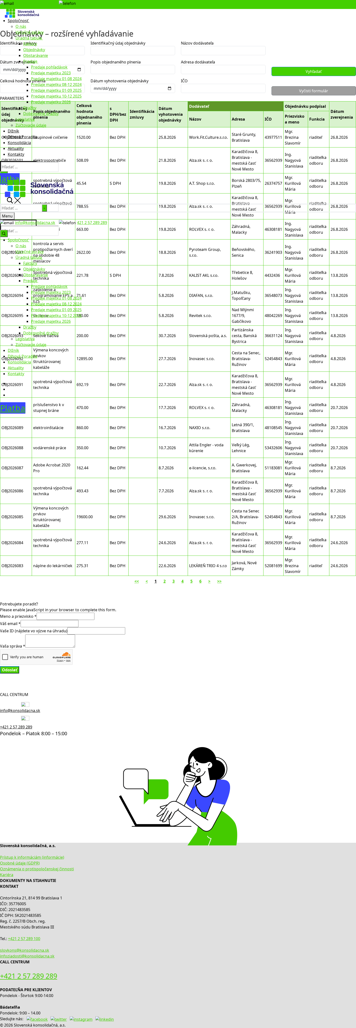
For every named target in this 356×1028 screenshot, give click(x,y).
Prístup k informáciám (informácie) (32, 857)
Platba (12, 408)
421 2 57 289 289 (92, 3)
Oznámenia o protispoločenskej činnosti (37, 869)
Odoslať (9, 669)
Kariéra (6, 874)
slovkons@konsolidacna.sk (24, 950)
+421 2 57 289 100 (24, 938)
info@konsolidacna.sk (35, 3)
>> (219, 581)
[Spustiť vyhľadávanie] (4, 233)
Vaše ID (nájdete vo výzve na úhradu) (33, 631)
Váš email (10, 623)
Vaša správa (12, 646)
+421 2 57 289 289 (16, 727)
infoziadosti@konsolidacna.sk (27, 956)
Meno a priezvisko (18, 616)
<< (136, 581)
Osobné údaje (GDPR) (20, 863)
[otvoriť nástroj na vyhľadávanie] (14, 200)
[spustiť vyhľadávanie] (44, 208)
